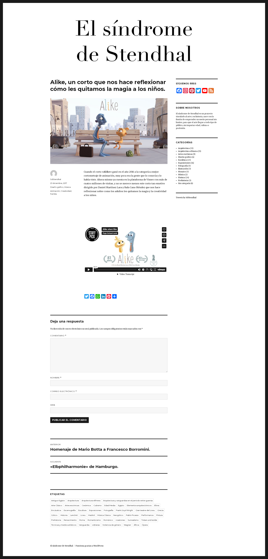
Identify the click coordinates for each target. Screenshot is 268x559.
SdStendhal (55, 179)
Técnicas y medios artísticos (63, 525)
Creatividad (66, 191)
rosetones (120, 520)
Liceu (83, 515)
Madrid (91, 515)
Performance (147, 515)
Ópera (145, 525)
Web (52, 405)
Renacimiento (70, 520)
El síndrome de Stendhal (61, 546)
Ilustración (183, 169)
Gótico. (54, 515)
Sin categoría (184, 183)
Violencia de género (111, 525)
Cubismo (98, 505)
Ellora (156, 505)
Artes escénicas (72, 505)
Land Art (74, 515)
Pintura (159, 515)
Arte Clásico (56, 505)
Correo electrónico (63, 391)
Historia (64, 515)
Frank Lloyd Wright (124, 510)
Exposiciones (95, 510)
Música (67, 187)
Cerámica (86, 505)
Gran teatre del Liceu (145, 510)
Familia (53, 194)
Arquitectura (73, 500)
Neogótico (118, 515)
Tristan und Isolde (149, 520)
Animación (55, 191)
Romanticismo (94, 520)
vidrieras (96, 525)
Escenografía (70, 510)
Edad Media (109, 505)
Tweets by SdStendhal (186, 197)
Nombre (55, 378)
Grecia (160, 510)
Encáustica (56, 510)
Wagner (127, 525)
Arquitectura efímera (91, 500)
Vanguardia (84, 525)
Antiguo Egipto (58, 500)
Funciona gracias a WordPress (89, 546)
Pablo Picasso (132, 515)
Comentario (58, 335)
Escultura (82, 510)
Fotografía (108, 510)
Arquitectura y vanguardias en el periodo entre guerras (128, 500)
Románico (108, 520)
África (136, 525)
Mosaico (182, 172)
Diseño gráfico (57, 187)
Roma (82, 520)
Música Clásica (104, 515)
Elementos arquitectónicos (139, 505)
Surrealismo (133, 520)
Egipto (121, 505)
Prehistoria (56, 520)
